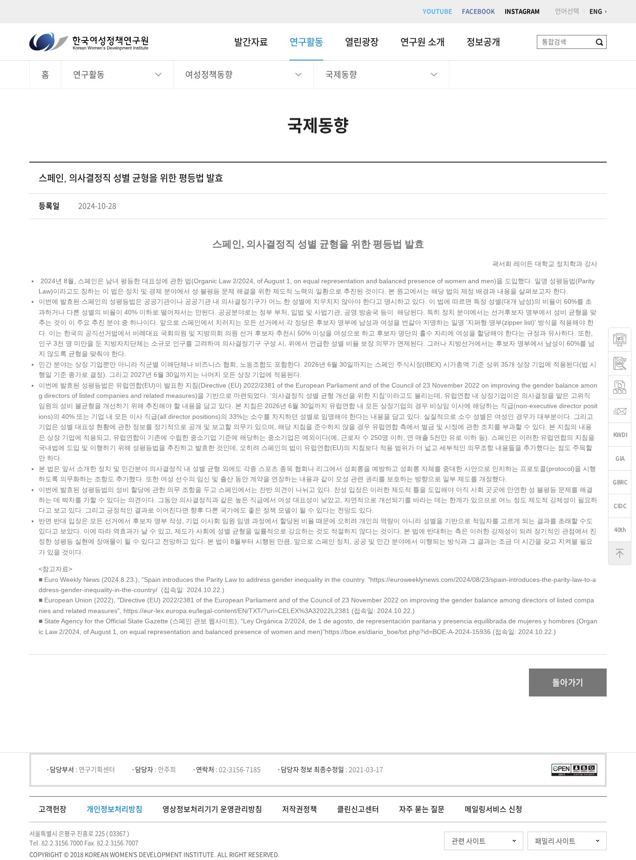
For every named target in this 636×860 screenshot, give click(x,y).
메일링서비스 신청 (493, 809)
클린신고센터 (358, 809)
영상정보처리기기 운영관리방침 (212, 809)
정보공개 (483, 42)
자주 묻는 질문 (422, 809)
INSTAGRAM (522, 11)
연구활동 (306, 42)
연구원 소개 (422, 42)
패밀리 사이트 (555, 841)
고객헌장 (53, 809)
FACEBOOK (478, 11)
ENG (595, 11)
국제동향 (341, 74)
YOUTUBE (437, 11)
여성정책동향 (209, 74)
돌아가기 (567, 682)
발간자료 (251, 42)
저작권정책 (299, 809)
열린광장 (362, 42)
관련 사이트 (469, 841)
